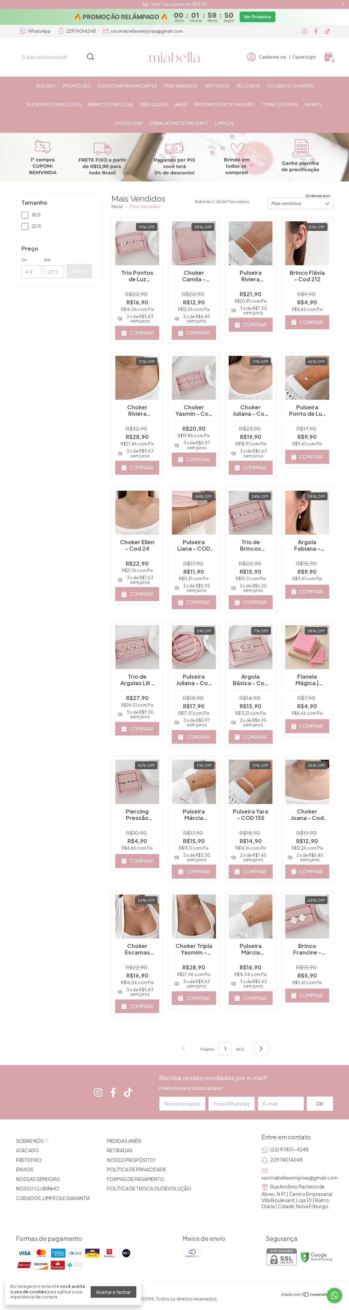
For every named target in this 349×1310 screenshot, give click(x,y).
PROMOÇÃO (77, 86)
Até (47, 259)
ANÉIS (181, 104)
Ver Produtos (257, 16)
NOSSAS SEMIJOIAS (38, 1179)
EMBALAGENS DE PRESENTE (179, 123)
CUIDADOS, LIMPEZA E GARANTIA (53, 1198)
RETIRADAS (120, 1150)
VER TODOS (217, 86)
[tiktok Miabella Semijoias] (327, 31)
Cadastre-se (272, 57)
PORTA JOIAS (129, 123)
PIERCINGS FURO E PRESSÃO (224, 104)
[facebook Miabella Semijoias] (315, 31)
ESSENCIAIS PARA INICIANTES (127, 86)
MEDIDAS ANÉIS (124, 1141)
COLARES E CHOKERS (290, 86)
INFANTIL (313, 104)
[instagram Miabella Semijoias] (304, 31)
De (24, 259)
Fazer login (304, 57)
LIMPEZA (224, 123)
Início (117, 206)
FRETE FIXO (29, 1160)
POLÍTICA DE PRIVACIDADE (136, 1169)
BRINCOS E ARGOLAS (111, 104)
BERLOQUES (154, 104)
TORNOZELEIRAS (279, 104)
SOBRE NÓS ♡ (32, 1141)
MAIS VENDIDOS (181, 86)
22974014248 (81, 31)
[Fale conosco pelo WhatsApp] (334, 1295)
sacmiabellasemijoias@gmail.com (147, 31)
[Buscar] (90, 56)
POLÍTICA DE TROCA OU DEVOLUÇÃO (149, 1188)
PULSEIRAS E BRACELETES (54, 104)
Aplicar (79, 271)
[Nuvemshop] (307, 1295)
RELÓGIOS (248, 86)
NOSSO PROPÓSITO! (131, 1160)
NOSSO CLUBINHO (37, 1188)
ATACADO (46, 86)
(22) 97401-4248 (289, 1149)
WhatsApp (39, 31)
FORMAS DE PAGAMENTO (135, 1179)
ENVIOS (24, 1169)
